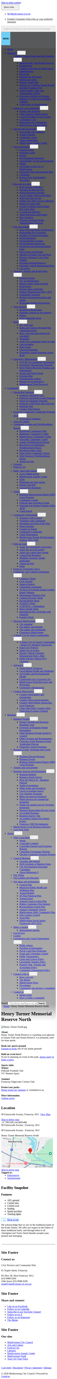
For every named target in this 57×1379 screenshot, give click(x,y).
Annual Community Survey (32, 909)
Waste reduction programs (31, 192)
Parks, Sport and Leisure (25, 471)
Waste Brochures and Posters (33, 214)
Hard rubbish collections (31, 187)
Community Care (27, 119)
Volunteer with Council (30, 518)
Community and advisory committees (37, 988)
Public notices (26, 945)
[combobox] (28, 29)
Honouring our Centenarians (33, 122)
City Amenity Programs (30, 793)
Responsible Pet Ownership (32, 232)
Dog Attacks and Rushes (31, 252)
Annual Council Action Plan (33, 901)
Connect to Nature (28, 529)
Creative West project (23, 691)
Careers (17, 935)
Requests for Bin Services (31, 190)
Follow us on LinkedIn (18, 1309)
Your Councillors (21, 837)
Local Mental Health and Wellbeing (36, 671)
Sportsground (13, 1178)
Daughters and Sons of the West (34, 523)
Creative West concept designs (34, 700)
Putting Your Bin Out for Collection (36, 201)
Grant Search (25, 511)
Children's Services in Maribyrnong (36, 68)
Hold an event (20, 544)
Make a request (20, 927)
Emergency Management (25, 359)
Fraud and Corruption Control (33, 953)
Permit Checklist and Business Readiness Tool (33, 723)
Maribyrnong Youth (16, 1356)
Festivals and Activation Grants (34, 503)
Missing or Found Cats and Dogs (35, 254)
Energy (22, 155)
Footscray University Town (26, 569)
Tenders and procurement (25, 767)
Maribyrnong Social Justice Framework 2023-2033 (32, 922)
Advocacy (18, 665)
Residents (12, 53)
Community (13, 388)
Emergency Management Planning (36, 365)
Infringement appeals (29, 930)
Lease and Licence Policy (31, 959)
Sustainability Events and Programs (36, 161)
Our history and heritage (31, 627)
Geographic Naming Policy (32, 962)
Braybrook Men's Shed (30, 450)
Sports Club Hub (27, 485)
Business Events (27, 759)
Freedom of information (30, 948)
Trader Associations (28, 785)
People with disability (29, 111)
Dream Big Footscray (23, 392)
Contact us (18, 992)
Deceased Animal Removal (32, 263)
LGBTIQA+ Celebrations (31, 606)
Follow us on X (14, 1314)
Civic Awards (26, 581)
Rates (16, 322)
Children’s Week (27, 578)
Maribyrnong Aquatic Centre (33, 143)
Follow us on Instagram (18, 1317)
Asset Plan (24, 918)
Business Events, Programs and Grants (31, 749)
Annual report (26, 898)
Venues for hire (26, 461)
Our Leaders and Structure (26, 878)
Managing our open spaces (32, 482)
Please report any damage (13, 1090)
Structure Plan (26, 406)
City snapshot (26, 624)
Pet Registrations (27, 238)
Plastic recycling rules (29, 203)
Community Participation (25, 515)
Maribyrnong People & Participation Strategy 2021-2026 (36, 538)
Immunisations (26, 71)
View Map (45, 1114)
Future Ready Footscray (31, 668)
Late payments (26, 344)
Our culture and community (32, 629)
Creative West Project (29, 409)
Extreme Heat (26, 376)
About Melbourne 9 (28, 872)
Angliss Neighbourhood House (34, 442)
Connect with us (21, 974)
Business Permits (21, 719)
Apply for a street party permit (33, 552)
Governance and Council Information (31, 938)
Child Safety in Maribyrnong (33, 104)
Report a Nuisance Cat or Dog (34, 257)
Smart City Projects (28, 647)
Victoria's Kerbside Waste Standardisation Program (31, 221)
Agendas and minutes (29, 861)
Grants (16, 491)
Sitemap (47, 1367)
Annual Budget (26, 893)
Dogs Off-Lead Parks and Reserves (36, 230)
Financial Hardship (28, 350)
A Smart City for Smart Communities (31, 635)
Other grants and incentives (32, 788)
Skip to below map (10, 1119)
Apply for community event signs (35, 547)
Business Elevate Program (32, 756)
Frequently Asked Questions (33, 747)
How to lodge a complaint (31, 997)
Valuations (24, 338)
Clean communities (28, 140)
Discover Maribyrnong (24, 621)
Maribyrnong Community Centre (35, 436)
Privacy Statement (33, 1367)
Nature (22, 163)
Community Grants (28, 500)
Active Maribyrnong (29, 474)
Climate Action (26, 150)
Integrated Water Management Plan (36, 172)
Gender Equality (27, 134)
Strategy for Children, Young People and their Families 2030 (36, 86)
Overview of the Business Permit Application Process (35, 742)
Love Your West (21, 829)
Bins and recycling (22, 184)
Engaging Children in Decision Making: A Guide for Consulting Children (35, 99)
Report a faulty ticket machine (33, 283)
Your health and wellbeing (32, 132)
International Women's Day (32, 595)
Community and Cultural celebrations (31, 571)
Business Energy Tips (29, 816)
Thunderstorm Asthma (30, 378)
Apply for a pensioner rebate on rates (37, 341)
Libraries (17, 464)
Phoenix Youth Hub (28, 82)
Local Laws (19, 933)
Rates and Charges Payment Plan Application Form (35, 329)
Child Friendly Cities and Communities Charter (31, 92)
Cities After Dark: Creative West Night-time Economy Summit (34, 709)
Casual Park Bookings (30, 487)
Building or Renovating (30, 310)
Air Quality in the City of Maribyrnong (31, 167)
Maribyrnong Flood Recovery (33, 384)
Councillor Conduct (28, 843)
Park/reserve (13, 1175)
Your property (20, 306)
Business (11, 715)
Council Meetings (21, 858)
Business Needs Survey (30, 777)
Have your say (26, 977)
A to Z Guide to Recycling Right (35, 195)
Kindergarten (25, 65)
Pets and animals (21, 226)
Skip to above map (10, 1170)
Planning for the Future (30, 77)
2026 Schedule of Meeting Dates (35, 864)
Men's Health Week (28, 609)
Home (6, 1006)
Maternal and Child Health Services (36, 63)
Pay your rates (26, 325)
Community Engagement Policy (34, 970)
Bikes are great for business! (33, 796)
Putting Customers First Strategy (34, 904)
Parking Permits (27, 278)
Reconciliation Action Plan (32, 906)
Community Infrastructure (31, 687)
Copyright (6, 1367)
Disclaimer (18, 1367)
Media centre (25, 995)
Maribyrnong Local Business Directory (32, 827)
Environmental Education (31, 158)
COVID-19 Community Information (36, 362)
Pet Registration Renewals (32, 243)
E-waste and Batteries (29, 212)
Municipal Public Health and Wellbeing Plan (33, 889)
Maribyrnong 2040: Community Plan (37, 912)
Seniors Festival (27, 584)
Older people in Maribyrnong (33, 114)
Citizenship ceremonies (30, 587)
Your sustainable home (30, 318)
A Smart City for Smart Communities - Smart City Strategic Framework (37, 643)
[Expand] (21, 53)
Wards (22, 840)
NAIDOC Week (27, 603)
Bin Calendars (26, 217)
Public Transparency (29, 956)
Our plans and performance (26, 881)
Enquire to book (9, 1048)
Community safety (28, 137)
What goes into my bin (30, 198)
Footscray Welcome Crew (31, 395)
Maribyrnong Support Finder (33, 125)
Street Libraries (26, 526)
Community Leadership (30, 531)
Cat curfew (24, 268)
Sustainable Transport (29, 294)
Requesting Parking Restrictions (34, 303)
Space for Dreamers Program (33, 401)
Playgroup (24, 74)
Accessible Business (29, 813)
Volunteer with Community (32, 520)
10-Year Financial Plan (30, 895)
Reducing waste (27, 152)
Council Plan (25, 884)
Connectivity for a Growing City (35, 679)
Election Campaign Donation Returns (37, 854)
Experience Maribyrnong (31, 632)
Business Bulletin (27, 774)
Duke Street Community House (34, 453)
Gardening (24, 174)
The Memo (24, 980)
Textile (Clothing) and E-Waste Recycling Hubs (34, 207)
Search (4, 1003)
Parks (22, 479)
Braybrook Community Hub (33, 431)
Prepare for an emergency (31, 381)
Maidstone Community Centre (33, 434)
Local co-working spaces (31, 791)
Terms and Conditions (30, 418)
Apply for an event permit (31, 549)
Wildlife (23, 260)
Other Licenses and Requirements (35, 738)
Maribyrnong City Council (20, 1342)
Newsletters (25, 985)
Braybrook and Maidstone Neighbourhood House (32, 446)
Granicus (5, 1376)
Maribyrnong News (28, 982)
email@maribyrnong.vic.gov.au (16, 1284)
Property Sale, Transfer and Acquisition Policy (32, 966)
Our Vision (18, 875)
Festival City (19, 467)
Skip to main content (11, 2)
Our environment (21, 147)
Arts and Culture (21, 421)
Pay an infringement (29, 281)
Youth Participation (28, 534)
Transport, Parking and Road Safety (30, 271)
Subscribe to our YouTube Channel (24, 1312)
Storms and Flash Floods (31, 373)
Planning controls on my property (35, 312)
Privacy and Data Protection (32, 951)
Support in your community (26, 108)
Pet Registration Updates (31, 241)
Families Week (26, 617)
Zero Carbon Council (29, 915)
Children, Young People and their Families (33, 56)
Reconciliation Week (29, 600)
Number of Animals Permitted (33, 235)
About (10, 833)
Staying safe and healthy (25, 129)
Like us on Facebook (17, 1306)
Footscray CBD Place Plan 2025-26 (36, 403)
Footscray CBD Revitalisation (33, 824)
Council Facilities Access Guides (35, 117)
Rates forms (25, 347)
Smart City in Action (29, 650)
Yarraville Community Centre (33, 439)
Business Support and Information (29, 771)
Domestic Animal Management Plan (36, 265)
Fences (22, 315)
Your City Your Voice (17, 1359)
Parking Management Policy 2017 (35, 292)
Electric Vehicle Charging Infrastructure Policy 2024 (31, 654)
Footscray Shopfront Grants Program (37, 398)
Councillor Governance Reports (34, 851)
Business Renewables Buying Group (37, 810)
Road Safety (25, 286)
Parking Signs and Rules (31, 289)
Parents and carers (28, 79)
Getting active (8, 1098)
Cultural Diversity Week (31, 598)
